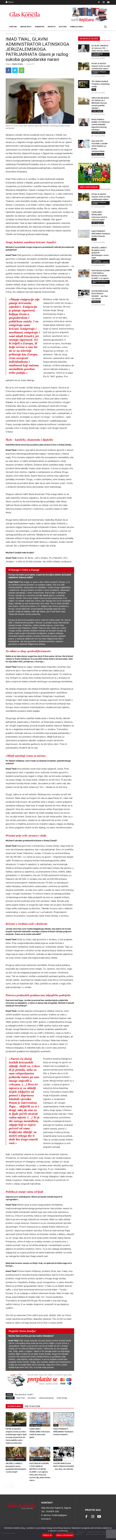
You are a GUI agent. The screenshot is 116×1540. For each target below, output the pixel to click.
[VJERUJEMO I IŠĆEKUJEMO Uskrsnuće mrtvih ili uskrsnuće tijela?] (39, 1419)
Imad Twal (20, 1398)
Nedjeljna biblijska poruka (13, 1424)
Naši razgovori (35, 1425)
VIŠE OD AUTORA (32, 1406)
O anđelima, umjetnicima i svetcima (15, 1459)
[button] (105, 26)
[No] (112, 1532)
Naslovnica (10, 33)
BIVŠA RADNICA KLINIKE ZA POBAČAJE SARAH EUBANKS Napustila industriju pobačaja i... (101, 125)
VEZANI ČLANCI (14, 1406)
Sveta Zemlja (62, 1398)
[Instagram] (104, 2)
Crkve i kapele (97, 111)
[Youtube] (108, 2)
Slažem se (47, 1535)
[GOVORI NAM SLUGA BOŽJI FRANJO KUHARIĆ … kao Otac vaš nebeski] (63, 1454)
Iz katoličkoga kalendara (97, 54)
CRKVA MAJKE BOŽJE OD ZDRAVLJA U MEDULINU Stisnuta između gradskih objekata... (100, 103)
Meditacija (58, 1460)
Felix (55, 1425)
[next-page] (12, 1486)
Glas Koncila (22, 33)
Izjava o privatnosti (64, 1535)
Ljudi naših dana (98, 133)
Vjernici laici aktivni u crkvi (37, 1459)
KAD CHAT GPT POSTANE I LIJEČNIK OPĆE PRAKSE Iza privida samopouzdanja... (100, 146)
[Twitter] (15, 70)
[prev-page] (7, 1486)
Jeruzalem (32, 1398)
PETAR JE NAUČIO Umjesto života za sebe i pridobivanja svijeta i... (101, 66)
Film (93, 89)
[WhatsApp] (21, 70)
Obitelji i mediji (97, 154)
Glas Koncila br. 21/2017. (24, 1394)
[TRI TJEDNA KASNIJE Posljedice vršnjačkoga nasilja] (83, 84)
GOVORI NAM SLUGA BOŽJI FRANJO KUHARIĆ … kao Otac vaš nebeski (63, 1466)
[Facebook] (99, 2)
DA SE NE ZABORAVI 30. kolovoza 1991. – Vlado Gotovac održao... (101, 48)
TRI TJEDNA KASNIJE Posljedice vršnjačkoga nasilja (101, 84)
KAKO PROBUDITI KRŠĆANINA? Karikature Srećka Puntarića (63, 1432)
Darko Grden (17, 64)
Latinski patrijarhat (46, 1398)
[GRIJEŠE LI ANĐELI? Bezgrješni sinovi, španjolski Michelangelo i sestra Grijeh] (16, 1454)
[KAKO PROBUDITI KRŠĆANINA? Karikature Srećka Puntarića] (63, 1419)
